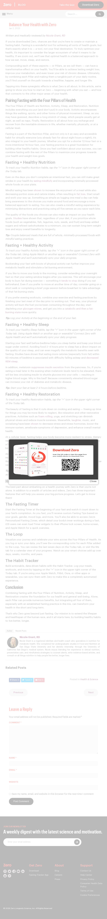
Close (93, 481)
